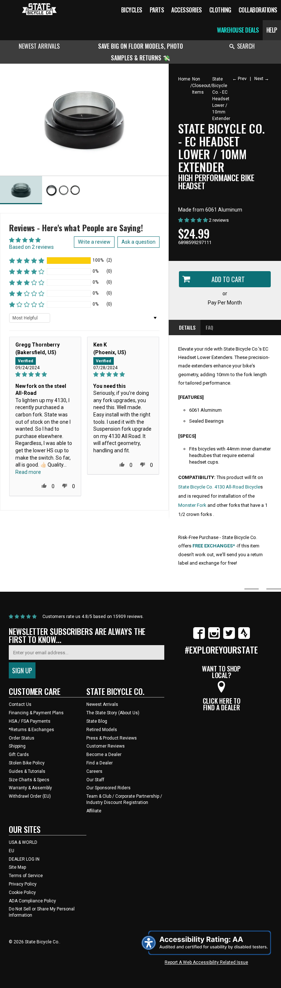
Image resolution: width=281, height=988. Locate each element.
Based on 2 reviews (31, 247)
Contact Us (20, 704)
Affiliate (93, 810)
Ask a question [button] (138, 242)
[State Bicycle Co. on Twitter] (229, 637)
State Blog (96, 721)
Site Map (17, 867)
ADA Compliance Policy (32, 900)
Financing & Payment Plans (36, 712)
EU (11, 850)
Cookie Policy (22, 892)
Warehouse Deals (238, 30)
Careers (94, 771)
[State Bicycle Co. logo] (39, 9)
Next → (261, 78)
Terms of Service (26, 875)
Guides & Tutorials (27, 771)
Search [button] (246, 46)
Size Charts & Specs (29, 779)
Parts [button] (157, 9)
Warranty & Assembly (30, 787)
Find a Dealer (99, 763)
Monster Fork (192, 505)
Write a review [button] (94, 242)
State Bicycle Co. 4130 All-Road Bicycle (219, 487)
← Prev (239, 78)
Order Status (21, 738)
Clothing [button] (220, 9)
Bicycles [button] (131, 9)
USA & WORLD (23, 842)
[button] (26, 260)
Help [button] (271, 30)
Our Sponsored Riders (108, 787)
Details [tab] (187, 327)
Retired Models (101, 729)
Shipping (17, 746)
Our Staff (95, 779)
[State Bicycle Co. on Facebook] (199, 637)
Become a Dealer (103, 754)
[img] (45, 374)
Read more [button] (28, 472)
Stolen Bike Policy (27, 763)
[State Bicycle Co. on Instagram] (214, 637)
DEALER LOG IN (24, 859)
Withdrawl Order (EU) (30, 796)
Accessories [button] (186, 9)
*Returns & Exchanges (31, 729)
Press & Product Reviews (111, 738)
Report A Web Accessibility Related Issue (206, 962)
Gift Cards (19, 754)
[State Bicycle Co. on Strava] (244, 637)
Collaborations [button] (258, 9)
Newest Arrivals (39, 46)
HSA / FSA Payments (29, 721)
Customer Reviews (105, 746)
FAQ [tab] (209, 327)
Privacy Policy (23, 884)
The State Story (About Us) (112, 712)
